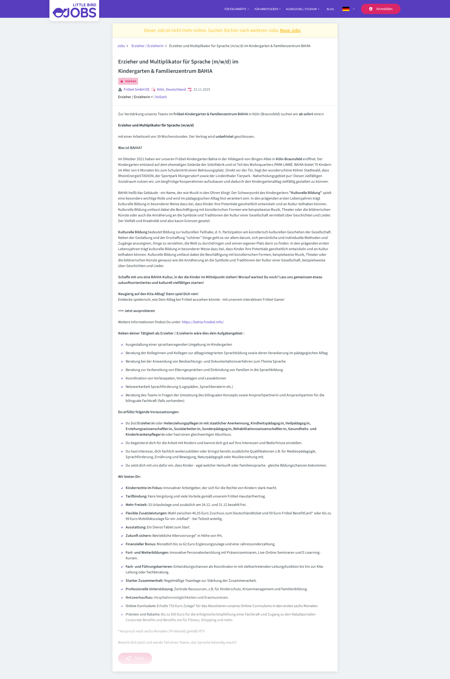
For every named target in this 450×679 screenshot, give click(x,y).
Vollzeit (161, 97)
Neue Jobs (290, 30)
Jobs (121, 45)
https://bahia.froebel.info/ (203, 322)
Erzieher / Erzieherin (147, 45)
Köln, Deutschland (171, 89)
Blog (330, 9)
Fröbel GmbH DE (137, 89)
